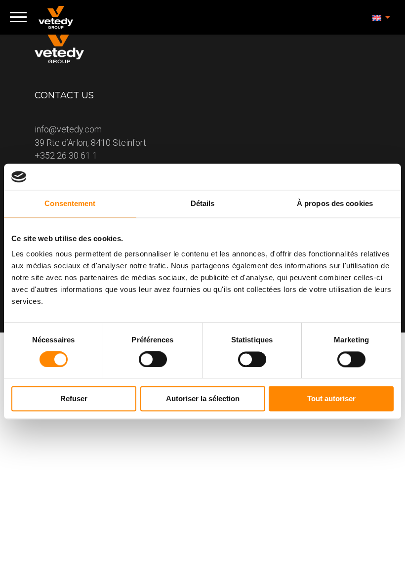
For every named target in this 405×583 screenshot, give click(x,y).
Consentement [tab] (69, 203)
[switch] (153, 359)
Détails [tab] (203, 203)
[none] (381, 17)
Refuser (73, 399)
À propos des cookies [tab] (335, 203)
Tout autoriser (331, 399)
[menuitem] (381, 17)
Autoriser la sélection (203, 399)
